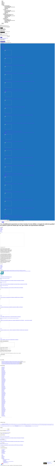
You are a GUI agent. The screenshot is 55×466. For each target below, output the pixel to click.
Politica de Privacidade (3, 29)
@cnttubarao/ (8, 430)
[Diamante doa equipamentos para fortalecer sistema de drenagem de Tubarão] (4, 278)
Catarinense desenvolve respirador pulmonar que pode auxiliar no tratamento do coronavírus (15, 270)
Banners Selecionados (7, 71)
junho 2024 (3, 383)
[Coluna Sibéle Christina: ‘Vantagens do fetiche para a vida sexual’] (8, 104)
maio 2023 (3, 390)
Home (2, 454)
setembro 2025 (3, 374)
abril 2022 (3, 398)
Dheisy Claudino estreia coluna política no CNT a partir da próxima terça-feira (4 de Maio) (19, 73)
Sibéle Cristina (6, 17)
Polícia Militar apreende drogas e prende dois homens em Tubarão (10, 316)
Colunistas (6, 63)
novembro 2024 (4, 380)
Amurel (3, 423)
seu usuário (8, 26)
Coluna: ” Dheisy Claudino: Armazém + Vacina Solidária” (14, 98)
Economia (3, 4)
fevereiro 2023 (3, 392)
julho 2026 (3, 367)
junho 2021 (3, 405)
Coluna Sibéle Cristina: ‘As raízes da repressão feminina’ (13, 89)
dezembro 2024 (3, 379)
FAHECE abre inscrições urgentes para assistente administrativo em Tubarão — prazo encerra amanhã (16, 320)
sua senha (8, 27)
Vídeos (2, 23)
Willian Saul (4, 9)
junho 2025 (3, 376)
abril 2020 (3, 414)
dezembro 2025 (3, 372)
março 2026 (3, 370)
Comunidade (4, 451)
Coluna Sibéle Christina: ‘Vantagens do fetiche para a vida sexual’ (15, 65)
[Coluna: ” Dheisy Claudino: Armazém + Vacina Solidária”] (8, 96)
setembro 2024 (3, 381)
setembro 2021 (3, 403)
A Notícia (6, 55)
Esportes (3, 452)
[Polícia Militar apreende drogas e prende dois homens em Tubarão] (4, 314)
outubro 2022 (3, 394)
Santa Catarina (44, 424)
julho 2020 (3, 412)
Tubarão (17, 425)
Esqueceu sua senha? (2, 28)
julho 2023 (3, 389)
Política (3, 2)
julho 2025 (3, 375)
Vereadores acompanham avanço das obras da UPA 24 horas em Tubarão (11, 287)
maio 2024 (3, 384)
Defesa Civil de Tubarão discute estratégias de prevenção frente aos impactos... (12, 441)
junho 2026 (3, 368)
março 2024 (3, 385)
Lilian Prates (6, 8)
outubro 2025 (3, 373)
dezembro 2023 (3, 387)
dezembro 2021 (3, 401)
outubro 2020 (3, 410)
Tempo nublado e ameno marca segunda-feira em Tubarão (9, 339)
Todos (5, 132)
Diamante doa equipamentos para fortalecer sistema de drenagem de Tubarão (12, 280)
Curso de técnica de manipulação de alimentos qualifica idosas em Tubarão (11, 297)
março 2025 (3, 378)
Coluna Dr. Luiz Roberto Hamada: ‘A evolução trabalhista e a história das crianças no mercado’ (19, 81)
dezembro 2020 (3, 409)
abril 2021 (3, 406)
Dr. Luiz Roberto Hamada (6, 5)
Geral (2, 1)
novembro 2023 (4, 388)
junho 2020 (3, 413)
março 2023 (3, 391)
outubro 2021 (3, 402)
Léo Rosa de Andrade (7, 7)
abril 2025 (3, 377)
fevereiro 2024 (3, 386)
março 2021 (3, 407)
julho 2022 (3, 396)
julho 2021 (3, 404)
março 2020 (3, 415)
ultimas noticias (28, 425)
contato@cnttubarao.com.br (5, 433)
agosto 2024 (3, 382)
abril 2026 (3, 369)
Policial (3, 3)
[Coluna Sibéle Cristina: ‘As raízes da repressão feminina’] (8, 87)
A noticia (6, 423)
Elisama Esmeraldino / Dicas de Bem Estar (8, 14)
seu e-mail (8, 31)
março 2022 (3, 399)
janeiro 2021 (3, 408)
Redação (1, 275)
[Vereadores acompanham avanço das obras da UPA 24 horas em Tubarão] (4, 285)
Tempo (1, 338)
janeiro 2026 (3, 371)
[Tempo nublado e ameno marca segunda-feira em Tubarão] (4, 337)
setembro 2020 (3, 411)
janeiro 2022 (3, 400)
